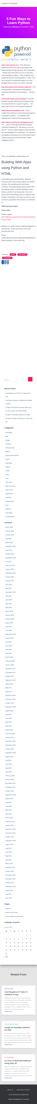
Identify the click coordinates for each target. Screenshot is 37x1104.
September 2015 (10, 752)
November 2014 (10, 787)
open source (22, 254)
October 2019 (9, 619)
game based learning (12, 455)
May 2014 (8, 810)
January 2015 (9, 779)
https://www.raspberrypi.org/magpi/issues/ (17, 122)
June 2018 (8, 646)
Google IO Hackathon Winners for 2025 (17, 414)
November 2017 (10, 672)
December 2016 (10, 695)
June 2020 (8, 600)
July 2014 (8, 802)
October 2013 (9, 837)
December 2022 (10, 573)
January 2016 (9, 737)
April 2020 (8, 607)
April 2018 (8, 653)
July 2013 (8, 848)
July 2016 (8, 714)
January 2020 (9, 615)
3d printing (8, 432)
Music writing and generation (14, 916)
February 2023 (10, 565)
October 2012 (9, 882)
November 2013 (10, 833)
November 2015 (10, 745)
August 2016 (9, 711)
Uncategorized (10, 516)
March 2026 (9, 527)
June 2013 (8, 852)
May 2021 (8, 588)
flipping (7, 451)
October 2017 (9, 676)
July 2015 (8, 760)
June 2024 (8, 550)
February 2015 (10, 775)
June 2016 (8, 718)
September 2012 (10, 886)
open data (8, 482)
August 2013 (9, 844)
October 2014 (9, 791)
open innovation (10, 486)
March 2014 (9, 817)
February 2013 (10, 867)
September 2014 (10, 795)
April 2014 (8, 814)
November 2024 (10, 546)
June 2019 (8, 630)
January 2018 (9, 665)
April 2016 (8, 726)
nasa (6, 478)
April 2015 (8, 772)
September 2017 (10, 680)
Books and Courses (11, 912)
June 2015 (8, 764)
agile (6, 436)
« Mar (6, 956)
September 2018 (10, 634)
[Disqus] (18, 293)
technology (8, 513)
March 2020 (9, 611)
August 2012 (9, 890)
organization (9, 493)
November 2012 (10, 879)
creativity (8, 444)
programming (7, 257)
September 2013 (10, 840)
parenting (8, 497)
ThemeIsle (25, 1099)
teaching (8, 509)
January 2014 (9, 825)
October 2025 (9, 535)
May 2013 (8, 856)
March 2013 (9, 863)
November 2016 (10, 699)
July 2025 (8, 538)
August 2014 (9, 798)
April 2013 (8, 860)
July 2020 (8, 596)
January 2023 (9, 569)
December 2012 (10, 875)
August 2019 (9, 623)
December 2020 (10, 592)
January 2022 (9, 580)
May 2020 (8, 603)
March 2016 (9, 730)
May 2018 (8, 649)
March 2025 (9, 542)
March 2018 (9, 657)
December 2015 (10, 741)
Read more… (9, 1011)
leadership (8, 463)
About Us (8, 908)
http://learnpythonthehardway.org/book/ (16, 87)
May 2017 (8, 688)
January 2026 (9, 531)
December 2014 (10, 783)
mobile (7, 470)
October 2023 (9, 554)
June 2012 (8, 898)
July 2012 (8, 894)
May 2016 (8, 722)
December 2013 (10, 829)
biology (7, 440)
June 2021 (8, 584)
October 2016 (9, 703)
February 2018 (10, 661)
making (13, 254)
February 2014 (10, 821)
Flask (15, 192)
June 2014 (8, 806)
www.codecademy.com (10, 65)
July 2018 (8, 642)
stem (6, 505)
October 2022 (9, 577)
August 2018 (9, 638)
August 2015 (9, 756)
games (7, 459)
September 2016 (10, 707)
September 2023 (10, 558)
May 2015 (8, 768)
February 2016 (10, 733)
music (7, 474)
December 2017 (10, 668)
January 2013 (9, 871)
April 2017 (8, 691)
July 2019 (8, 626)
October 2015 (9, 749)
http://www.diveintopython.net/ (12, 110)
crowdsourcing (10, 448)
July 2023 (8, 561)
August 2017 (9, 684)
